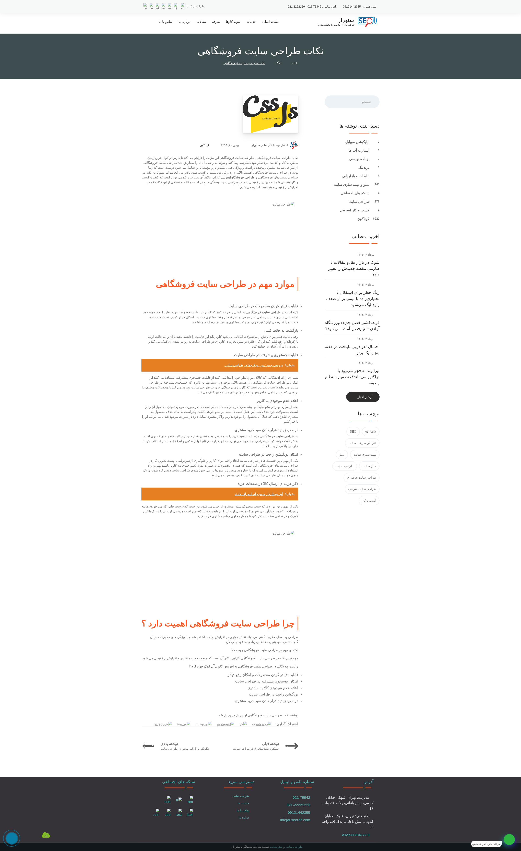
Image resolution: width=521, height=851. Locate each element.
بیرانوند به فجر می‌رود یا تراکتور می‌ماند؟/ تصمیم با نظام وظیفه (352, 376)
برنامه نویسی (358, 159)
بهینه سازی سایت (365, 454)
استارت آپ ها (358, 150)
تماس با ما (166, 21)
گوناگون (204, 145)
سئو (342, 454)
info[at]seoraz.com (295, 820)
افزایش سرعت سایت (362, 443)
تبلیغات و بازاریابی (355, 176)
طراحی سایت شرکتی (362, 489)
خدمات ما (243, 803)
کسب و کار (369, 500)
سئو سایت (369, 466)
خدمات (251, 21)
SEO (353, 431)
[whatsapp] (509, 839)
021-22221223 (298, 805)
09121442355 (299, 813)
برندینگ (363, 167)
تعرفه (216, 21)
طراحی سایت (358, 202)
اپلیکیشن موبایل (356, 142)
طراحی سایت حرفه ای (361, 477)
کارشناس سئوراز (262, 145)
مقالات (201, 21)
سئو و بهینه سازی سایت (350, 185)
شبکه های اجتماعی (354, 193)
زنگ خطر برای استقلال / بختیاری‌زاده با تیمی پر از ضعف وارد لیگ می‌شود (353, 298)
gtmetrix (370, 431)
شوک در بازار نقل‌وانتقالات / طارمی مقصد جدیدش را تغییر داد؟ (354, 268)
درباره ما (184, 21)
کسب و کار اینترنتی (354, 210)
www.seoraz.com (356, 834)
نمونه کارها (233, 21)
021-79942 (301, 797)
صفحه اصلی (270, 21)
